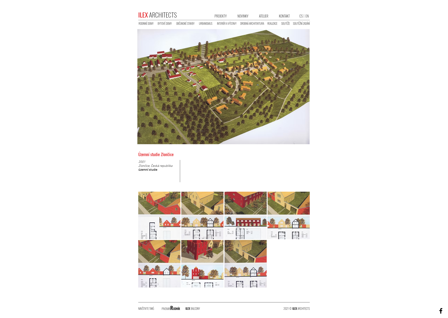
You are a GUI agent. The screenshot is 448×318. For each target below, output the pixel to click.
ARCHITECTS (157, 14)
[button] (159, 181)
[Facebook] (440, 310)
